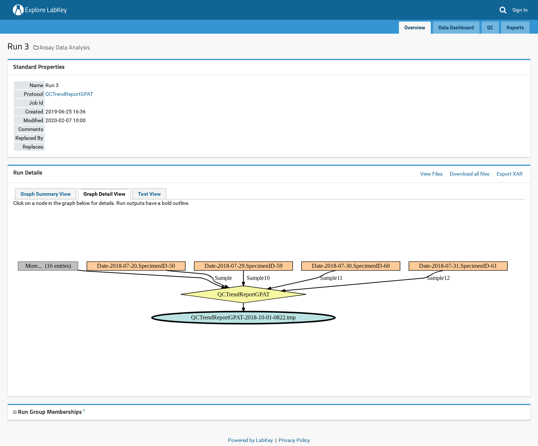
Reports (515, 27)
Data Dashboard (456, 27)
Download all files (469, 174)
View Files (431, 174)
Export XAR (510, 174)
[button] (503, 9)
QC (490, 27)
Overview (414, 27)
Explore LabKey (46, 10)
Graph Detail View (104, 194)
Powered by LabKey (250, 440)
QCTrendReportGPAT (69, 94)
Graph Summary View (45, 194)
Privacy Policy (294, 440)
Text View (149, 194)
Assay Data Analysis (65, 47)
